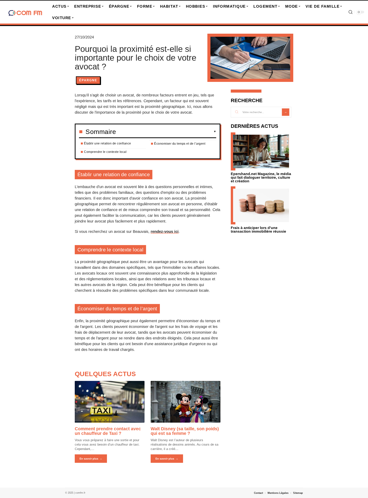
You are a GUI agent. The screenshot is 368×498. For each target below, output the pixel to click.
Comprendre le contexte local (105, 151)
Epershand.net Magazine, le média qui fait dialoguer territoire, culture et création (261, 177)
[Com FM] (25, 12)
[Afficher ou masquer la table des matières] (166, 131)
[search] (350, 12)
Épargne (88, 80)
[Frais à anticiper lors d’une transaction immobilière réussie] (261, 205)
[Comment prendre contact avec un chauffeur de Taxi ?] (110, 402)
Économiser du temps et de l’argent (179, 143)
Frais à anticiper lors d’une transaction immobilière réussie (258, 229)
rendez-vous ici (165, 231)
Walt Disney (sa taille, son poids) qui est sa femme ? (185, 431)
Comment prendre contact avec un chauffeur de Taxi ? (108, 431)
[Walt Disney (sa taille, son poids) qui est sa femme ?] (185, 402)
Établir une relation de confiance (107, 143)
